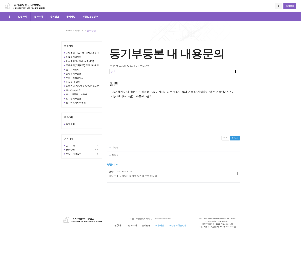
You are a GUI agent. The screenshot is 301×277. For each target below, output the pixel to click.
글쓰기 (235, 138)
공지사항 (70, 16)
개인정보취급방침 (178, 225)
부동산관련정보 (90, 16)
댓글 (111, 164)
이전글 (115, 147)
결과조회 (38, 16)
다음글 (115, 155)
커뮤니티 (79, 30)
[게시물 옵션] (236, 72)
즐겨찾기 (290, 6)
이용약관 (159, 225)
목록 (225, 138)
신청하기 (22, 16)
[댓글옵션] (237, 173)
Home (69, 30)
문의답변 (54, 16)
